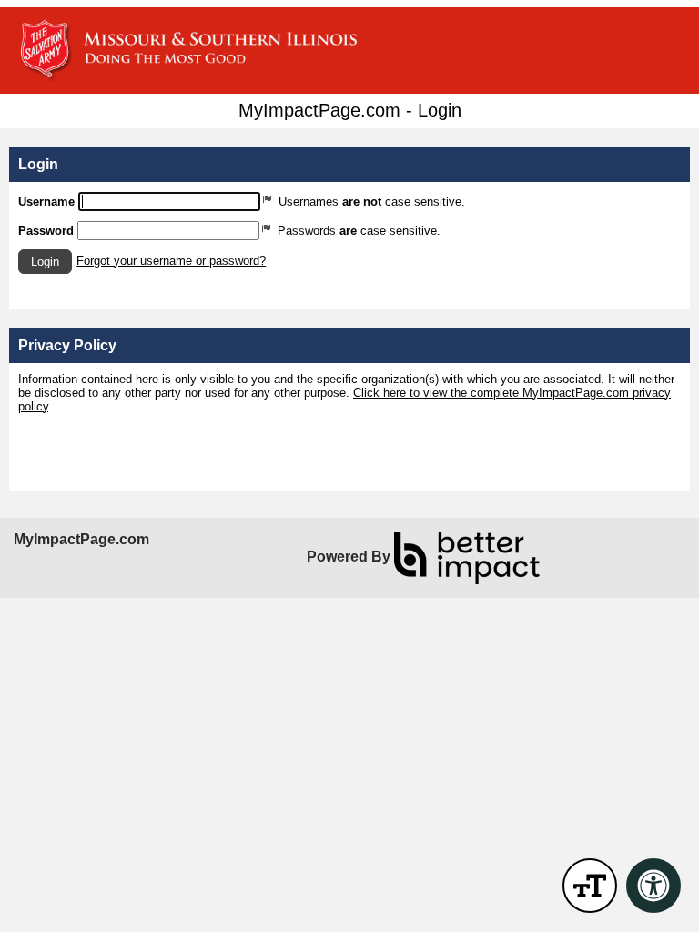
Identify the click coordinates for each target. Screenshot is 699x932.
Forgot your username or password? (171, 261)
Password (46, 231)
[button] (45, 261)
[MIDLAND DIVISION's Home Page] (349, 50)
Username (46, 201)
